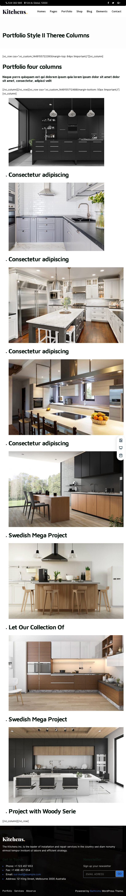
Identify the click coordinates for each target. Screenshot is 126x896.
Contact (116, 11)
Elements (101, 11)
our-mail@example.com (27, 874)
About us (31, 890)
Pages (53, 11)
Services (19, 890)
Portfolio (66, 11)
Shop (80, 11)
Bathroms (95, 890)
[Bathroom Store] (15, 11)
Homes (41, 11)
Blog (89, 11)
